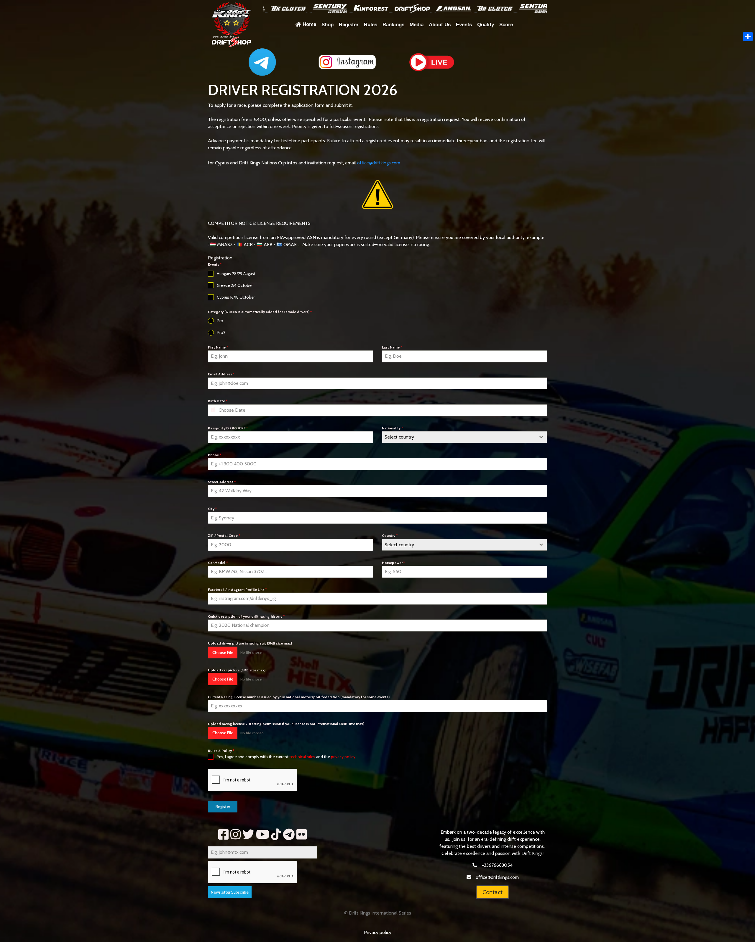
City (212, 508)
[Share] (748, 36)
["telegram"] (289, 834)
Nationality (392, 428)
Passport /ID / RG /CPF (228, 428)
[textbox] (459, 437)
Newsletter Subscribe (230, 892)
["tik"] (276, 834)
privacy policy (343, 756)
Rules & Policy (221, 750)
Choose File (222, 652)
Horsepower (393, 562)
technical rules (302, 756)
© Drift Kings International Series (377, 913)
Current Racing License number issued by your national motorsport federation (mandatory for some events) (299, 697)
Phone (214, 455)
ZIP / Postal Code (224, 535)
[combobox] (464, 437)
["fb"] (223, 834)
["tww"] (248, 834)
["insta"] (235, 834)
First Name (218, 347)
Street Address (222, 482)
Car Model (218, 562)
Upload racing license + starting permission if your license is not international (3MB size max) (286, 724)
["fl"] (301, 834)
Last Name (392, 347)
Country (390, 535)
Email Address (221, 374)
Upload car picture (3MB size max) (236, 670)
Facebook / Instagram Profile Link (237, 589)
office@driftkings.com (378, 163)
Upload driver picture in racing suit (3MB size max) (250, 643)
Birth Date (217, 401)
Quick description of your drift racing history (246, 616)
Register (223, 806)
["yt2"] (262, 834)
